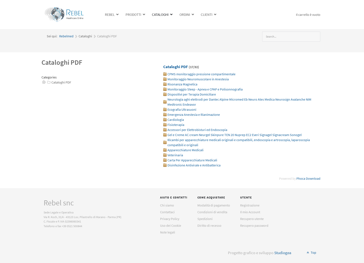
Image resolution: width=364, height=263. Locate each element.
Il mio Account (250, 212)
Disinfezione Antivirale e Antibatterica (194, 165)
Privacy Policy (169, 219)
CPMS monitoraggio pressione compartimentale (201, 74)
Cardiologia (175, 119)
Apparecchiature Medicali (185, 150)
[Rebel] (65, 14)
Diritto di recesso (209, 225)
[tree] (94, 82)
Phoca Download (308, 178)
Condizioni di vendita (212, 212)
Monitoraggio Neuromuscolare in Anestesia (198, 79)
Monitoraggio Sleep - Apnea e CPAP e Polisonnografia (205, 89)
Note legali (167, 232)
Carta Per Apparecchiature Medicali (192, 160)
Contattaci (167, 212)
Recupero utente (252, 219)
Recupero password (254, 225)
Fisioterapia (175, 125)
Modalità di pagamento (213, 205)
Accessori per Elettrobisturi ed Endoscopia (197, 130)
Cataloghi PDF (61, 82)
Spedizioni (205, 219)
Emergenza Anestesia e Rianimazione (193, 114)
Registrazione (250, 205)
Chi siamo (167, 205)
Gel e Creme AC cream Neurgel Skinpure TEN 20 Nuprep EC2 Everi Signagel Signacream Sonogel (234, 135)
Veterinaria (175, 155)
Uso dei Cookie (170, 225)
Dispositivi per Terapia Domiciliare (191, 94)
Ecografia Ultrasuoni (181, 109)
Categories (49, 77)
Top (313, 252)
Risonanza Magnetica (182, 84)
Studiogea (282, 252)
